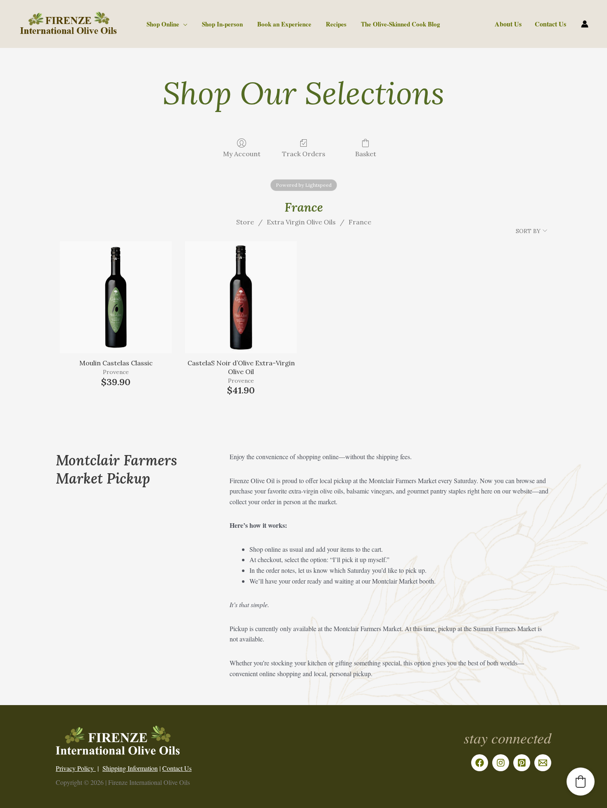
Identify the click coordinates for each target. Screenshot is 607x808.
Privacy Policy (76, 768)
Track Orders (303, 154)
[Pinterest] (521, 762)
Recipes (336, 24)
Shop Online (163, 24)
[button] (581, 781)
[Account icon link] (584, 24)
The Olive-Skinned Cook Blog (400, 24)
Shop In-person (222, 24)
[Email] (542, 762)
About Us (508, 24)
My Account (242, 154)
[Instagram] (500, 762)
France (360, 222)
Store (245, 222)
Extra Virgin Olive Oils (301, 222)
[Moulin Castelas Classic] (116, 297)
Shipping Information (130, 768)
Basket (365, 154)
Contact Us (550, 24)
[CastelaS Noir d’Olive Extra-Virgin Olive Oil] (241, 297)
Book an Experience (284, 24)
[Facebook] (479, 762)
